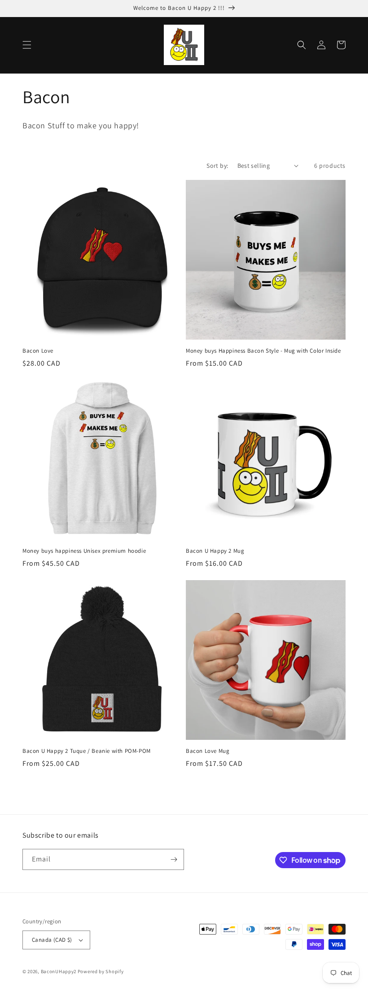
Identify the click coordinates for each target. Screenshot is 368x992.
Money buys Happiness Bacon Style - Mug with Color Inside (263, 350)
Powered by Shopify (101, 971)
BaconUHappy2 (58, 971)
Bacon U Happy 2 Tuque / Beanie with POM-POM (86, 751)
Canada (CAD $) (52, 940)
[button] (27, 45)
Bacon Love (37, 350)
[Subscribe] (174, 859)
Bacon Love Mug (207, 751)
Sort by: (217, 166)
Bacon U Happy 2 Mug (215, 551)
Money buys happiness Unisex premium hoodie (84, 551)
